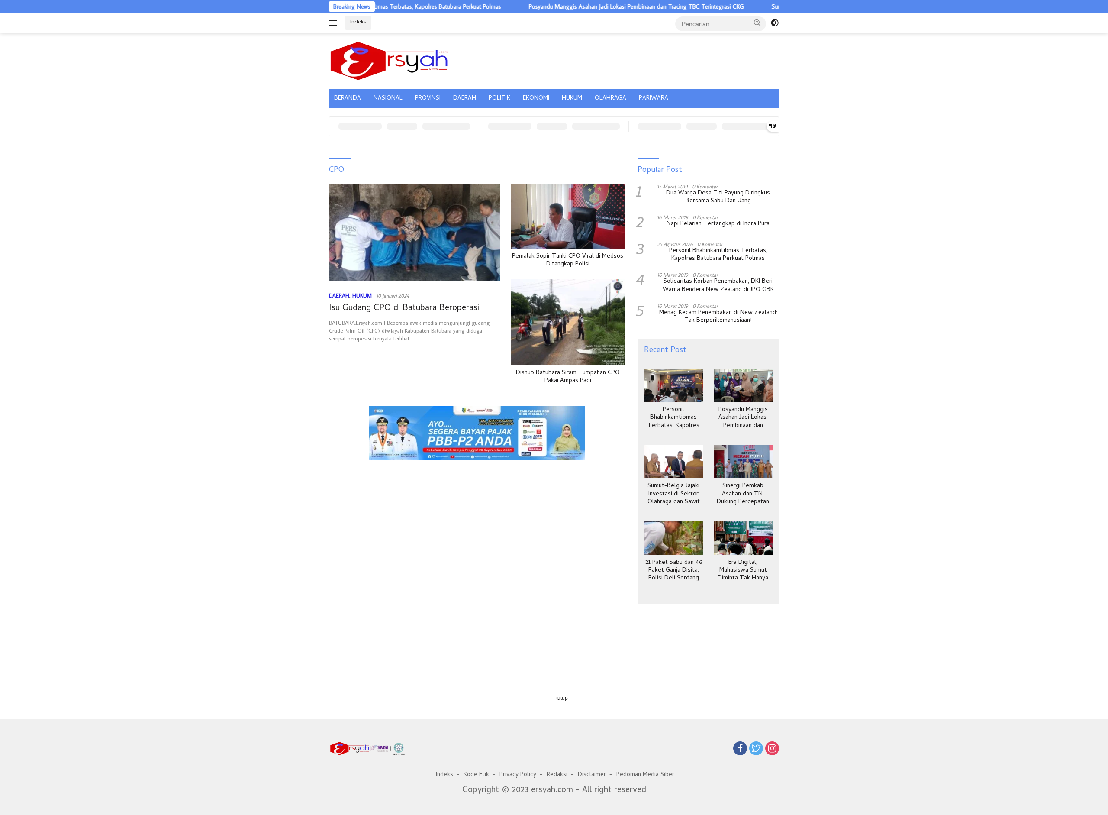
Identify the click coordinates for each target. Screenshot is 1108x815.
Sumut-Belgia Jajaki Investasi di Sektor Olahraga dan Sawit (673, 494)
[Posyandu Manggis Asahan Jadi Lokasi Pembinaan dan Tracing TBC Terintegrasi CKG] (743, 385)
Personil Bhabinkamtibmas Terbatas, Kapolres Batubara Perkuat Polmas (381, 6)
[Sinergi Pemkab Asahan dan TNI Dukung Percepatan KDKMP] (743, 462)
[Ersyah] (389, 59)
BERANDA (347, 98)
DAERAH (464, 98)
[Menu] (335, 23)
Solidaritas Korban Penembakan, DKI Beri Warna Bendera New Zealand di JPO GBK (718, 286)
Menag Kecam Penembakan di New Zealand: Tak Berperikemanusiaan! (718, 317)
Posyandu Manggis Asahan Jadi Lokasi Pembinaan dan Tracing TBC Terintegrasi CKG (606, 6)
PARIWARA (653, 98)
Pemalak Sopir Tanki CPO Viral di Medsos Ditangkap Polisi (567, 260)
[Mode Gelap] (774, 23)
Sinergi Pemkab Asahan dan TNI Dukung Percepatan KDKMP (743, 494)
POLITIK (499, 98)
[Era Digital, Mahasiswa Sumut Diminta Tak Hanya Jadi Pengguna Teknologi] (743, 538)
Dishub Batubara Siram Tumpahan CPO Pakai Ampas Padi (568, 377)
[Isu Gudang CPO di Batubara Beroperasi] (414, 232)
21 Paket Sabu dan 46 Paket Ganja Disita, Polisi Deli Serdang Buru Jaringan (673, 571)
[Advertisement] (477, 505)
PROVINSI (428, 98)
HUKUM (572, 98)
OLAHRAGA (610, 98)
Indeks (358, 22)
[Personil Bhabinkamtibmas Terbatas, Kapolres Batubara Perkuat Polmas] (673, 385)
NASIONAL (388, 98)
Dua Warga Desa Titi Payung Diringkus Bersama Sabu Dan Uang (718, 197)
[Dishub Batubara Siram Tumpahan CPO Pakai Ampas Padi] (568, 322)
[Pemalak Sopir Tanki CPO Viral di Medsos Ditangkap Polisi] (568, 216)
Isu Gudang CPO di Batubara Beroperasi (404, 308)
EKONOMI (536, 98)
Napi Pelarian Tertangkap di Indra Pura (718, 224)
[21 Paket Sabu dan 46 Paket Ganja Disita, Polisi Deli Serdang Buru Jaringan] (673, 538)
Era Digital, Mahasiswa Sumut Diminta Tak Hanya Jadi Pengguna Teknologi (743, 571)
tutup (562, 698)
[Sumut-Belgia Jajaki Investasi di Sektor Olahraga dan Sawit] (673, 462)
